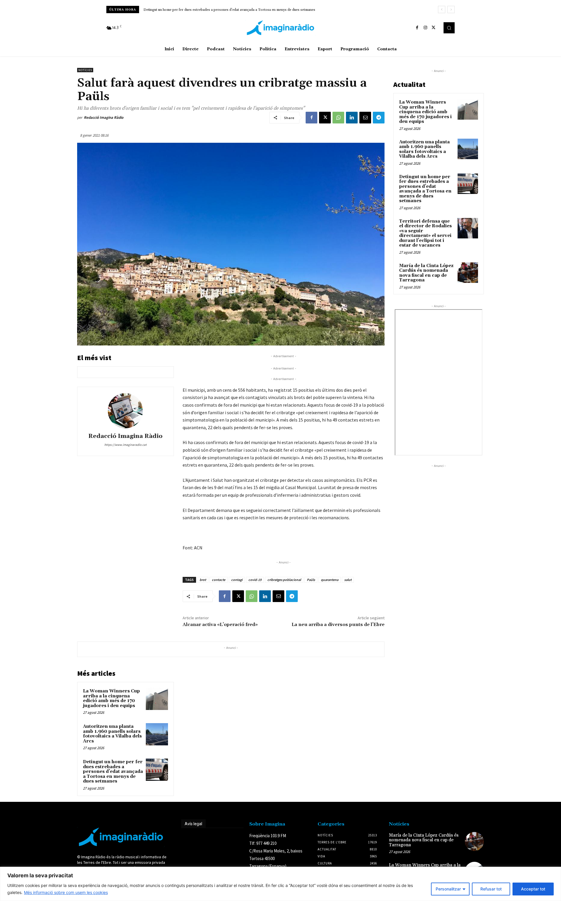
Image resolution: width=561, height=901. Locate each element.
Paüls (311, 579)
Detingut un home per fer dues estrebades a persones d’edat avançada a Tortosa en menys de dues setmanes (113, 771)
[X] (434, 28)
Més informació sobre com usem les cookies (66, 892)
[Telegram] (379, 117)
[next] (451, 9)
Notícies (85, 70)
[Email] (365, 117)
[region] (280, 884)
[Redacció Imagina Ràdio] (125, 410)
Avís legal (193, 823)
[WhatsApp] (338, 117)
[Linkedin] (352, 117)
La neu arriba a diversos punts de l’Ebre (338, 624)
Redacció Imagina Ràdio (103, 117)
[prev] (441, 9)
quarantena (329, 579)
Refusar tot (491, 888)
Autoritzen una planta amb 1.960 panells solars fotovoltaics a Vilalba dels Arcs (112, 734)
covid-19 (255, 579)
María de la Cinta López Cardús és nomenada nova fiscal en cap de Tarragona (426, 273)
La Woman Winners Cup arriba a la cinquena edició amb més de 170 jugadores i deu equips (111, 698)
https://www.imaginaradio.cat (125, 445)
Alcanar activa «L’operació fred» (220, 624)
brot (203, 579)
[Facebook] (417, 28)
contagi (237, 579)
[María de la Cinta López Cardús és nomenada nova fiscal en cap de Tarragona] (468, 272)
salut (348, 579)
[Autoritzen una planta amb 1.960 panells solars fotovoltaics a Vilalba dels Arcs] (157, 734)
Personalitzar (448, 888)
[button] (449, 27)
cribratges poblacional (284, 579)
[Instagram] (425, 28)
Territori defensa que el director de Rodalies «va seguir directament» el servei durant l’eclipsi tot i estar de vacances (235, 10)
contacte (218, 579)
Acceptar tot (533, 888)
